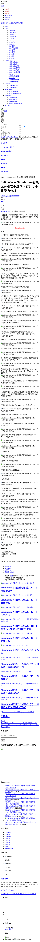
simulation (8, 568)
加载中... (5, 716)
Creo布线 (12, 34)
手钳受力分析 (9, 572)
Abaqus (7, 846)
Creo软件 (12, 30)
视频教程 (8, 95)
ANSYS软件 (13, 87)
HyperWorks (9, 89)
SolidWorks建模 (14, 76)
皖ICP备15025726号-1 (28, 894)
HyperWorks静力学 (15, 93)
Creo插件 (12, 56)
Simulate (11, 44)
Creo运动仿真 (13, 48)
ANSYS (7, 83)
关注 (2, 202)
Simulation (12, 78)
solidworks (8, 566)
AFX (10, 40)
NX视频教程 (13, 99)
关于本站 (4, 879)
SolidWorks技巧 (14, 66)
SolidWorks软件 (14, 62)
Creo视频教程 (13, 97)
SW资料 (7, 842)
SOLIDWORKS (10, 60)
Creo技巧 (12, 50)
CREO (7, 28)
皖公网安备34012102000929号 (11, 894)
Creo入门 (12, 42)
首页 (6, 26)
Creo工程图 (12, 32)
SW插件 (7, 840)
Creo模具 (12, 38)
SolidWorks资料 (14, 79)
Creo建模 (12, 46)
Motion (11, 74)
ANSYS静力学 (13, 85)
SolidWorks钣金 (14, 64)
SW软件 (7, 838)
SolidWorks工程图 (14, 72)
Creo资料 (12, 54)
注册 (2, 6)
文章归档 (8, 17)
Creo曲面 (12, 52)
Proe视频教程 (13, 101)
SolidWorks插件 (14, 82)
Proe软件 (8, 832)
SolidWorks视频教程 (15, 103)
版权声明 (11, 890)
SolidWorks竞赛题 (14, 68)
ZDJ (11, 576)
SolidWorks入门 (14, 70)
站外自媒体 (8, 15)
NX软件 (7, 844)
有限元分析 (8, 570)
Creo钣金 (12, 58)
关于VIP (7, 105)
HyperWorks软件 (14, 91)
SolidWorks (7, 137)
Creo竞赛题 (12, 36)
